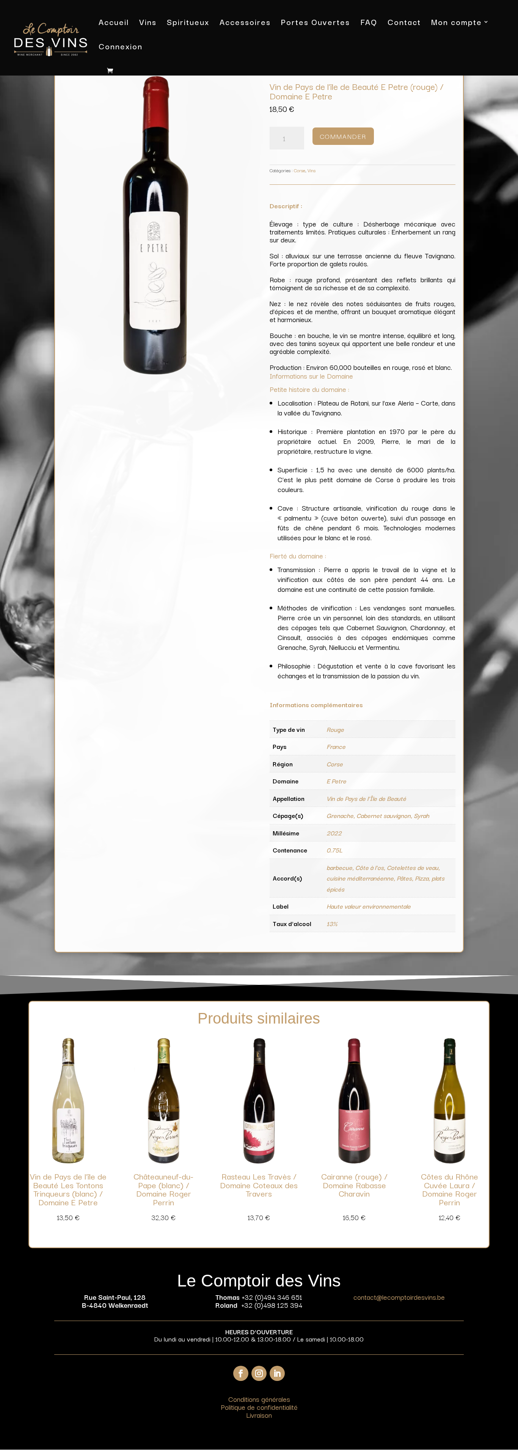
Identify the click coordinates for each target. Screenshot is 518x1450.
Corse (299, 170)
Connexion (121, 47)
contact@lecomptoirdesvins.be (399, 1296)
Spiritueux (188, 23)
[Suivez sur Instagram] (259, 1373)
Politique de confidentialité (259, 1406)
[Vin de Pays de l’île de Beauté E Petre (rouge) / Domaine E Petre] (155, 371)
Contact (404, 23)
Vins (148, 23)
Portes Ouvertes (315, 23)
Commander (343, 136)
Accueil (114, 23)
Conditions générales (259, 1398)
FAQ (368, 23)
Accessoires (245, 23)
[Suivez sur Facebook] (240, 1373)
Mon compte (456, 23)
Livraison (259, 1414)
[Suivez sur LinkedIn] (277, 1373)
